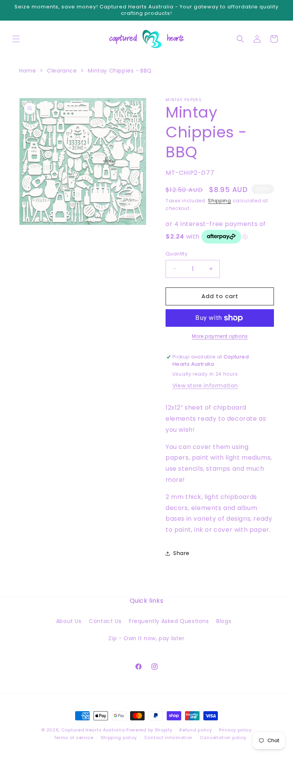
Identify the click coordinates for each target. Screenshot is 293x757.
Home (27, 70)
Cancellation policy (223, 737)
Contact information (168, 737)
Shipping (219, 200)
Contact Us (105, 621)
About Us (69, 621)
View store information (205, 385)
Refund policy (195, 730)
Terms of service (73, 737)
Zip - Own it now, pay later (146, 638)
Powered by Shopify (149, 730)
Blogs (223, 621)
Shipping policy (119, 737)
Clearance (62, 70)
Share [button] (181, 553)
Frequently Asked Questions (169, 621)
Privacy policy (235, 730)
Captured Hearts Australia (93, 730)
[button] (16, 39)
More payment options (220, 336)
